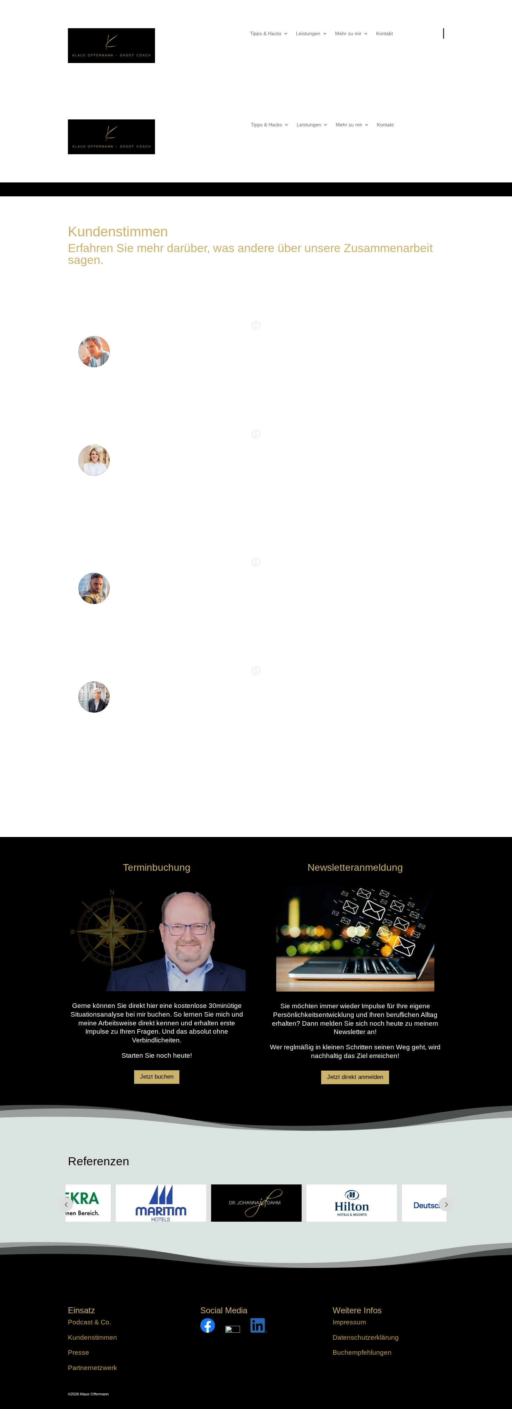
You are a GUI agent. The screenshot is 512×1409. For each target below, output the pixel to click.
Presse (78, 1352)
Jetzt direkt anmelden (355, 1077)
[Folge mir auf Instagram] (232, 1330)
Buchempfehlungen (362, 1352)
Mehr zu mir (348, 33)
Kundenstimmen (92, 1337)
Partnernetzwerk (92, 1367)
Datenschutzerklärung (366, 1337)
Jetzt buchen (156, 1076)
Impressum (349, 1322)
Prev (66, 1204)
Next (446, 1204)
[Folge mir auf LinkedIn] (258, 1330)
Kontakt (384, 33)
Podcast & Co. (89, 1322)
